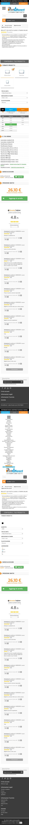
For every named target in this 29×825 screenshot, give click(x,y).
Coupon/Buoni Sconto (8, 440)
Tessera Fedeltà (8, 431)
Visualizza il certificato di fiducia (14, 212)
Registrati (23, 3)
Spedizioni (3, 794)
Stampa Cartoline (9, 429)
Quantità (4, 527)
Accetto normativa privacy (10, 384)
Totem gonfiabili (8, 451)
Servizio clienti (4, 812)
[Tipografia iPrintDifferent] (16, 10)
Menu (9, 460)
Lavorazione (5, 546)
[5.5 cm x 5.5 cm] (2, 523)
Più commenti (14, 369)
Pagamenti (3, 793)
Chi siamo (9, 422)
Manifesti (9, 443)
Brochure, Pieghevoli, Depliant (8, 441)
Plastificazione (5, 100)
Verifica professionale (5, 176)
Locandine (9, 435)
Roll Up (8, 448)
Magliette (9, 462)
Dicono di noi (9, 423)
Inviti (9, 428)
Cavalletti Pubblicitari (9, 450)
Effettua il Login (4, 784)
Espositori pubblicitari (9, 447)
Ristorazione (9, 457)
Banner (8, 446)
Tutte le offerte (8, 419)
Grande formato (8, 442)
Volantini (9, 434)
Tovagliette (8, 458)
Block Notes (8, 432)
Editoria (9, 453)
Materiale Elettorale (8, 463)
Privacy (2, 791)
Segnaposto (8, 459)
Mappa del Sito (4, 803)
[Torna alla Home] (2, 25)
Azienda (9, 420)
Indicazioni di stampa (7, 95)
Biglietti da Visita (9, 426)
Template (3, 802)
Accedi (14, 3)
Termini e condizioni (5, 789)
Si (20, 238)
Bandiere (9, 445)
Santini (8, 464)
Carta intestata (8, 436)
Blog (9, 424)
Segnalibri (9, 430)
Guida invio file (4, 800)
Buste (8, 437)
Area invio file (5, 3)
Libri (9, 454)
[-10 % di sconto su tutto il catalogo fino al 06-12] (14, 1)
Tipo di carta (4, 91)
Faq (2, 805)
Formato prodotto (8, 65)
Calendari (9, 439)
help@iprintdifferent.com (9, 467)
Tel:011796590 (8, 465)
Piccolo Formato (8, 425)
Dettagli (17, 822)
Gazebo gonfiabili (9, 452)
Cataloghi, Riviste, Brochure (9, 456)
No (6, 239)
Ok (20, 822)
